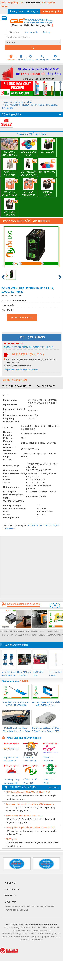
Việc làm (11, 59)
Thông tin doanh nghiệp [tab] (16, 386)
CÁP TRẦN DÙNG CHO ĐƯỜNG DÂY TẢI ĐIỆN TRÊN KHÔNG (9, 174)
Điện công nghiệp (23, 102)
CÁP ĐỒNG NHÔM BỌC (10, 213)
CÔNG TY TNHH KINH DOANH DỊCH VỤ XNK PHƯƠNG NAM (49, 759)
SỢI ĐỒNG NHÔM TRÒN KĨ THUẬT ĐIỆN (10, 154)
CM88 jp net (11, 839)
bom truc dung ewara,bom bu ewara (9, 674)
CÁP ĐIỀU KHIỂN (47, 193)
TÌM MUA (10, 895)
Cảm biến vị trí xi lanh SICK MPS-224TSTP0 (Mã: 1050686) (16, 704)
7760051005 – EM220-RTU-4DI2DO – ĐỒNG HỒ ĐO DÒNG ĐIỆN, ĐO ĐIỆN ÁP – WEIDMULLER (43, 633)
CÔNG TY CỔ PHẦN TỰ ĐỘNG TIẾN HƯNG (29, 347)
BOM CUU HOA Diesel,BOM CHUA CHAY (39, 674)
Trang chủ (7, 102)
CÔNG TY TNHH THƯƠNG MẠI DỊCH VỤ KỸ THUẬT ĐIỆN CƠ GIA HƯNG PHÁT (50, 781)
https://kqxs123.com (46, 944)
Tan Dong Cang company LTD (11, 781)
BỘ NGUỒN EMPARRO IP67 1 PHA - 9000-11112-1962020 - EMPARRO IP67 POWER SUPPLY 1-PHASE (11, 633)
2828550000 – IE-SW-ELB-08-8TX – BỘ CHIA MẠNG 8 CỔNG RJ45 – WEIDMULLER (27, 633)
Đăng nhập (17, 11)
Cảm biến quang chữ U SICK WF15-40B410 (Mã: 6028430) (46, 704)
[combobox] (33, 42)
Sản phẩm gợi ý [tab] (46, 386)
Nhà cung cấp (42, 59)
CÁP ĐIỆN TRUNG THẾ (28, 193)
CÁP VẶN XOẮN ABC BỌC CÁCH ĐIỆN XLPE (28, 174)
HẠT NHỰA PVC (47, 172)
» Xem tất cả (53, 787)
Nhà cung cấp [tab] (31, 32)
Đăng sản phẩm (53, 11)
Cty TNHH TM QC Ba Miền (11, 759)
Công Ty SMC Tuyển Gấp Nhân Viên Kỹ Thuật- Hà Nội (30, 827)
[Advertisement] (31, 567)
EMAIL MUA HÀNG (23, 317)
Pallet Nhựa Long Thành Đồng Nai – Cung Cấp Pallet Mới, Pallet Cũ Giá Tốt (16, 730)
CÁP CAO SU (47, 152)
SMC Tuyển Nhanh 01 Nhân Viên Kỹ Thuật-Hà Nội (28, 792)
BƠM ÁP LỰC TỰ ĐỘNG (24, 673)
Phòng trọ (11, 944)
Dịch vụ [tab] (46, 32)
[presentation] (52, 605)
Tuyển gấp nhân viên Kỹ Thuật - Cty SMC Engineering (30, 804)
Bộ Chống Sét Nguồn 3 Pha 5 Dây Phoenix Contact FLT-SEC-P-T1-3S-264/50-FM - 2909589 (45, 730)
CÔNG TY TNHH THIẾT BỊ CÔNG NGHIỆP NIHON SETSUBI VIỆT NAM (30, 759)
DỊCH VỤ (10, 901)
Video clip (55, 59)
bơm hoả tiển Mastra (55, 673)
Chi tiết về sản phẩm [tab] (14, 380)
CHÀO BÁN (12, 889)
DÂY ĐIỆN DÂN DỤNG (28, 153)
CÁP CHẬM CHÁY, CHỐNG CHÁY (9, 194)
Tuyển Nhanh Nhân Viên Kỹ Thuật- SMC (24, 816)
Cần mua (21, 59)
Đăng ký (34, 11)
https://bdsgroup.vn (27, 944)
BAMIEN (10, 883)
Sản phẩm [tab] (14, 32)
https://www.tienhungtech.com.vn (21, 369)
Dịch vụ (30, 59)
